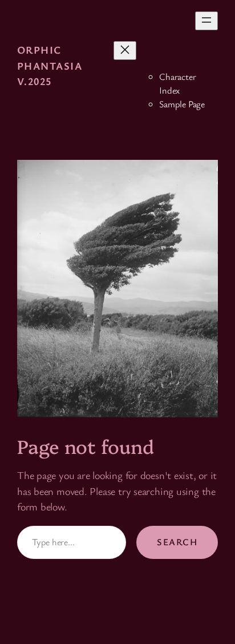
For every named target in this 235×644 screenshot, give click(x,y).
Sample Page (182, 104)
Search (177, 542)
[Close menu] (125, 50)
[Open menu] (206, 20)
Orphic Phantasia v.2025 (49, 65)
